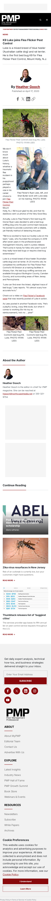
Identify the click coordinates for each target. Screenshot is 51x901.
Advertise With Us (14, 752)
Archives (9, 830)
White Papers (11, 825)
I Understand (26, 881)
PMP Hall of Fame (14, 780)
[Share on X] (23, 99)
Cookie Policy (10, 874)
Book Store (10, 791)
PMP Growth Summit (16, 785)
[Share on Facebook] (18, 99)
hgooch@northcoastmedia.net (17, 393)
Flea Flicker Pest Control (8, 202)
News (5, 35)
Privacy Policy (5, 900)
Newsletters (11, 814)
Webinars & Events (14, 796)
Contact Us (10, 746)
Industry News (12, 775)
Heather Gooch (28, 87)
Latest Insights (12, 769)
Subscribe (25, 680)
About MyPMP (12, 735)
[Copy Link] (33, 99)
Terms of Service (18, 900)
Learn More (25, 889)
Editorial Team (12, 741)
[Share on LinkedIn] (28, 99)
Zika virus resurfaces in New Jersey (24, 567)
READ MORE (8, 580)
